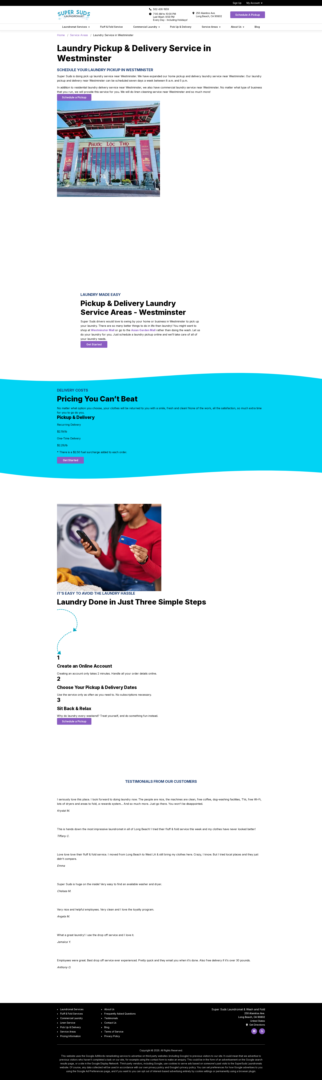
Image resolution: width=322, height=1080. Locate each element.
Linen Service (67, 1022)
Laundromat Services (72, 1009)
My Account (253, 3)
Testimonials (111, 1018)
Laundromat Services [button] (74, 26)
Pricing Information (70, 1036)
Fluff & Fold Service (111, 26)
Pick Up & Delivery (180, 26)
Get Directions (257, 1024)
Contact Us (110, 1022)
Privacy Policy (112, 1036)
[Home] (74, 14)
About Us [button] (236, 26)
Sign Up (237, 3)
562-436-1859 (161, 9)
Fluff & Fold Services (71, 1013)
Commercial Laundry (71, 1018)
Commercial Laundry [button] (145, 26)
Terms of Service (113, 1031)
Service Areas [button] (210, 26)
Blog (257, 26)
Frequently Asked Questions (120, 1013)
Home (61, 35)
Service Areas (79, 35)
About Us (109, 1009)
